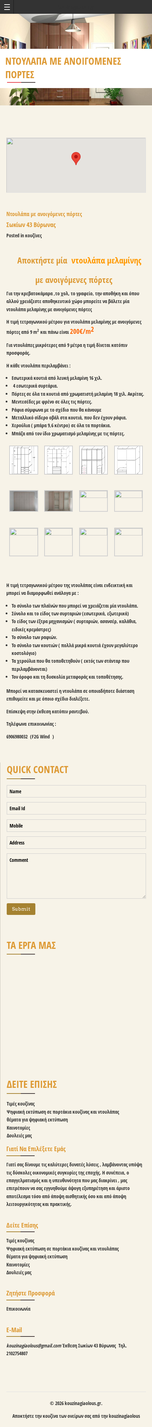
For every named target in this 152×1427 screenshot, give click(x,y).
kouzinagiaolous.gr (76, 7)
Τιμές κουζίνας (21, 1103)
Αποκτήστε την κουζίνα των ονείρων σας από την (60, 1416)
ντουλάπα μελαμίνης (106, 260)
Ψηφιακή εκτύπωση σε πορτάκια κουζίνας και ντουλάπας (63, 1111)
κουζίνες (33, 235)
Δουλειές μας (19, 1135)
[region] (76, 1010)
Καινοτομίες (18, 1127)
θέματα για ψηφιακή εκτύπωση (37, 1119)
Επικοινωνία (18, 1308)
